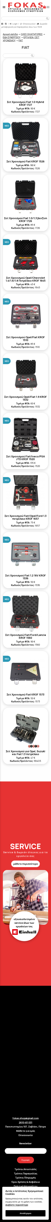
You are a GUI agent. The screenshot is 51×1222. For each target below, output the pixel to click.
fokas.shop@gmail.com (25, 1118)
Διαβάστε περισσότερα (16, 1205)
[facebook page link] (2, 23)
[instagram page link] (6, 23)
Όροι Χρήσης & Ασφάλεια (25, 1182)
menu (4, 7)
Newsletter (25, 1143)
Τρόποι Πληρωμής (25, 1177)
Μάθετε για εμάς (25, 1130)
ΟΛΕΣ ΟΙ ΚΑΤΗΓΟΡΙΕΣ (31, 34)
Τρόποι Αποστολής (25, 1169)
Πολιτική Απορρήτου (25, 1186)
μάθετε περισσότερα (25, 863)
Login (15, 23)
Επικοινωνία (29, 23)
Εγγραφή (25, 1160)
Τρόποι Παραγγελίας (25, 1173)
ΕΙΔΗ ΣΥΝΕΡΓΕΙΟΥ (11, 37)
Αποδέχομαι (25, 1213)
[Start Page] (25, 7)
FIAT (21, 40)
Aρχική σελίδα (10, 34)
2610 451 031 (25, 1122)
